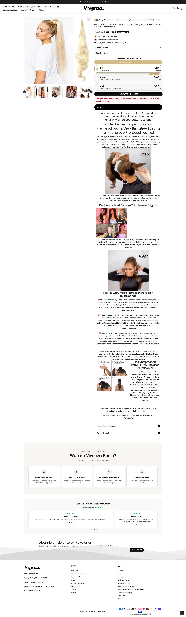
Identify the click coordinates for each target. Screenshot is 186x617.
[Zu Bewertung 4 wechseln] (94, 529)
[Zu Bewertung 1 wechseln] (89, 529)
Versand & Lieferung (124, 583)
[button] (174, 8)
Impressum (121, 577)
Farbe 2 (98, 53)
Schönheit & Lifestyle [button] (25, 6)
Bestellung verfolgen (10, 10)
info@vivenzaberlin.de (33, 590)
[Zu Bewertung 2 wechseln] (91, 529)
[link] (93, 516)
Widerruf (41, 10)
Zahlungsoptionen (124, 580)
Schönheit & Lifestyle (77, 574)
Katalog (56, 6)
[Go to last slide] (24, 91)
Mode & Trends (75, 571)
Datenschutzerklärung (125, 593)
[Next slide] (91, 91)
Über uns (24, 10)
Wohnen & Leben (76, 577)
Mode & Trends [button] (8, 6)
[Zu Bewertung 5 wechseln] (96, 529)
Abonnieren (137, 550)
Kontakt (32, 10)
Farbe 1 (98, 48)
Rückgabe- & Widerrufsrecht (127, 586)
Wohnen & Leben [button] (43, 6)
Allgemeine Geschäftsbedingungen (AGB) (131, 589)
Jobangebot (121, 596)
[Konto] (178, 8)
